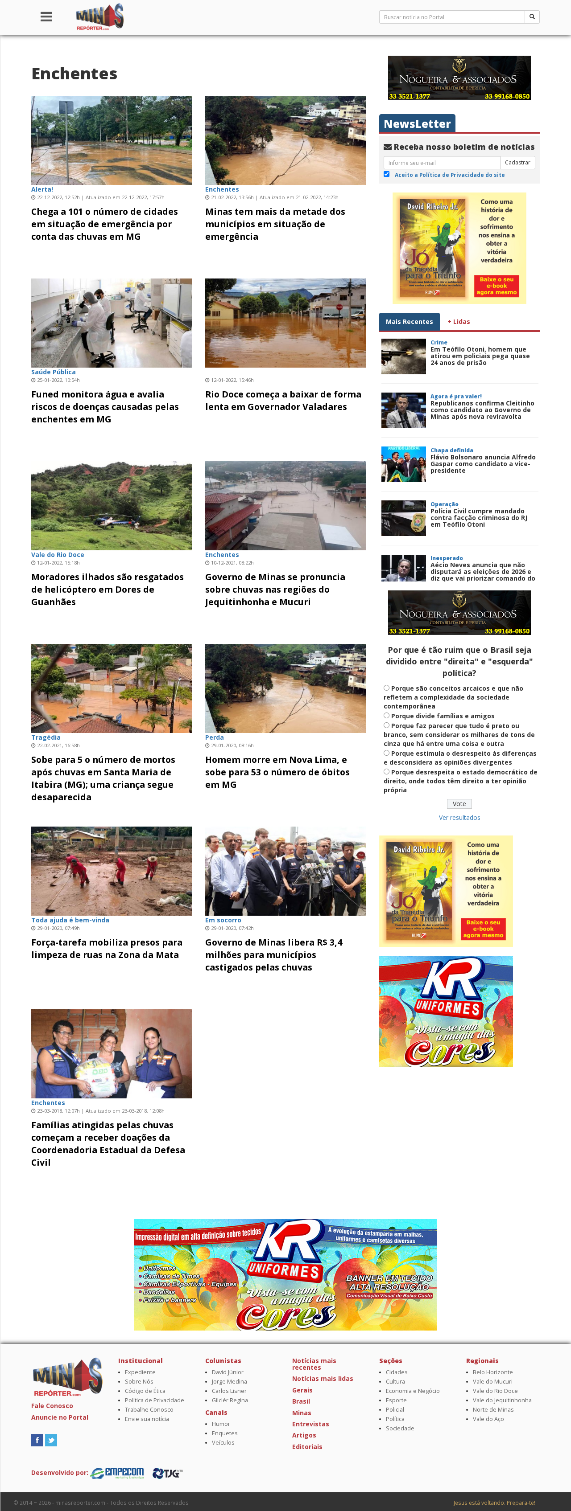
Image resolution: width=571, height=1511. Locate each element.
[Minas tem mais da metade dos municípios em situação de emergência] (285, 139)
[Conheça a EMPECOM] (117, 1472)
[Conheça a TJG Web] (168, 1472)
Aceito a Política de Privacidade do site (450, 174)
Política (395, 1419)
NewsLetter (417, 123)
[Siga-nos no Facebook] (37, 1439)
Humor (221, 1424)
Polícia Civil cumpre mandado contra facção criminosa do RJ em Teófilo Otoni (478, 518)
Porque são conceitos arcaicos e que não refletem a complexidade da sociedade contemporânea (453, 697)
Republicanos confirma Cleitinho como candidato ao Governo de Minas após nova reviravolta (482, 410)
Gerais (302, 1390)
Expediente (140, 1372)
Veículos (223, 1442)
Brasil (301, 1401)
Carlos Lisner (229, 1391)
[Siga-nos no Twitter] (51, 1439)
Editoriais (307, 1446)
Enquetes (225, 1433)
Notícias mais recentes (314, 1364)
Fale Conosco (52, 1405)
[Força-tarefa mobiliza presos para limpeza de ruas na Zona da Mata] (111, 870)
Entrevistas (310, 1424)
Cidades (397, 1372)
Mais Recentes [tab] (409, 321)
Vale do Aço (488, 1419)
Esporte (396, 1400)
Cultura (395, 1381)
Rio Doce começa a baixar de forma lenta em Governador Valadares (283, 400)
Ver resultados (459, 817)
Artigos (304, 1435)
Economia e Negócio (413, 1391)
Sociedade (400, 1428)
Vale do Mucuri (493, 1381)
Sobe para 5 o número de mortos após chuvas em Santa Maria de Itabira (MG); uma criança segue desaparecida (103, 778)
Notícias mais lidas (322, 1378)
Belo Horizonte (493, 1372)
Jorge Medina (229, 1381)
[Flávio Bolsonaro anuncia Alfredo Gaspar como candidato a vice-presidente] (403, 464)
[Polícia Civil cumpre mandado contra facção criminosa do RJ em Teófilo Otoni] (403, 518)
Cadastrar (517, 162)
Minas (301, 1413)
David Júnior (228, 1372)
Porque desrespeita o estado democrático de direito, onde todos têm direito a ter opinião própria (461, 781)
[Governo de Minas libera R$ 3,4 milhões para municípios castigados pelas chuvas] (285, 870)
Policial (395, 1409)
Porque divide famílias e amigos (443, 716)
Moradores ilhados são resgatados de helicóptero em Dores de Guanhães (107, 589)
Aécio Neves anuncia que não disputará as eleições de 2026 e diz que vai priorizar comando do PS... (482, 575)
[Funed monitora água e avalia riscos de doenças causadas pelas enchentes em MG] (111, 322)
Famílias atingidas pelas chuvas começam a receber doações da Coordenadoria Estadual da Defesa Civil (108, 1143)
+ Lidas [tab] (458, 321)
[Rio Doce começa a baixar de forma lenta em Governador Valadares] (285, 322)
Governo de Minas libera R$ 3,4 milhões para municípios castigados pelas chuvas (273, 954)
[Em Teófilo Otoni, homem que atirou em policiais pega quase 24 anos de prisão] (403, 356)
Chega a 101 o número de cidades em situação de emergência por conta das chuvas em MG (104, 223)
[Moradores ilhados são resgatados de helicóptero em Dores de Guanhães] (111, 504)
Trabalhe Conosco (149, 1409)
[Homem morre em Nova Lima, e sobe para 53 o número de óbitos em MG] (285, 687)
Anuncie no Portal (59, 1417)
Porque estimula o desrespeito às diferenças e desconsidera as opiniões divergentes (460, 757)
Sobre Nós (139, 1381)
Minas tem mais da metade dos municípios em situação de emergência (275, 223)
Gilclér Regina (230, 1400)
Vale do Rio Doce (495, 1391)
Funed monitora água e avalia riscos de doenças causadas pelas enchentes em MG (105, 406)
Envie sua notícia (147, 1419)
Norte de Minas (493, 1409)
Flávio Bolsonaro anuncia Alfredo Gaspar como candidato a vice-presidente (483, 464)
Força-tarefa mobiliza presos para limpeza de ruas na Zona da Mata (106, 948)
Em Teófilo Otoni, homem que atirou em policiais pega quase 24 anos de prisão (480, 356)
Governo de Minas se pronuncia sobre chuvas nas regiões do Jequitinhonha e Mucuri (275, 589)
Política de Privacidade (154, 1400)
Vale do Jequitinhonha (502, 1400)
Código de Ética (145, 1391)
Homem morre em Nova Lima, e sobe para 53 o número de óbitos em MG (277, 771)
